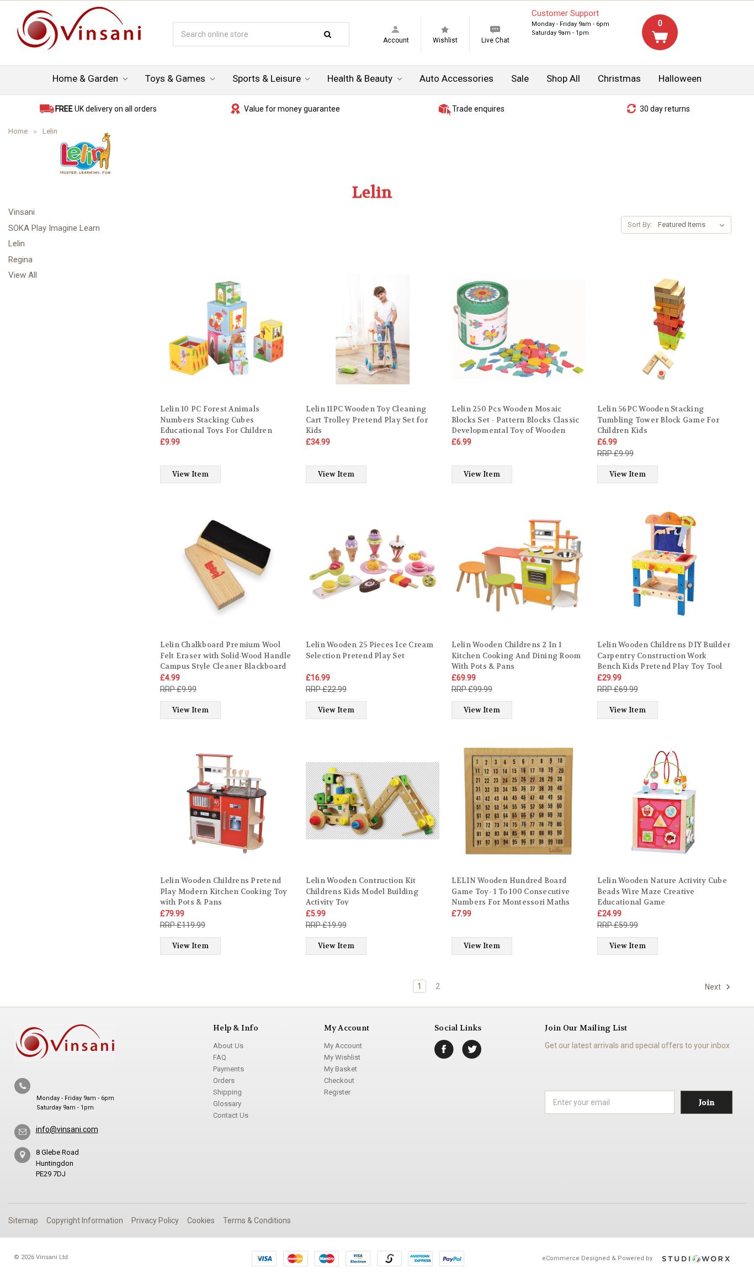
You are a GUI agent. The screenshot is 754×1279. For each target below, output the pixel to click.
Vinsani (21, 212)
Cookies (201, 1220)
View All (22, 275)
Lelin (50, 131)
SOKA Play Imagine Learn (54, 228)
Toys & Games (176, 78)
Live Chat (495, 40)
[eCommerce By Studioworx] (695, 1259)
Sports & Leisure (267, 78)
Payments (228, 1069)
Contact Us (230, 1115)
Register (337, 1092)
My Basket (340, 1069)
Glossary (227, 1104)
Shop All (563, 78)
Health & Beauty (361, 78)
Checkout (339, 1080)
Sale (520, 78)
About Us (228, 1046)
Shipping (227, 1092)
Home (18, 131)
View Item (190, 474)
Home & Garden (86, 78)
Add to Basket (227, 338)
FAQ (219, 1057)
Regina (20, 260)
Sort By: (640, 224)
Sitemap (23, 1220)
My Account (343, 1046)
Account (396, 40)
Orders (224, 1080)
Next (714, 986)
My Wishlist (342, 1057)
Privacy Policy (155, 1220)
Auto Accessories (456, 78)
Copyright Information (84, 1220)
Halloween (680, 78)
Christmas (619, 78)
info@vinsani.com (67, 1129)
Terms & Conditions (257, 1220)
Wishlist (445, 40)
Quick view (227, 319)
